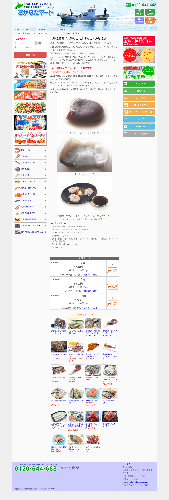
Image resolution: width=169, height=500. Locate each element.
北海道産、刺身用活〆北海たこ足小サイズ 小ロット (110, 333)
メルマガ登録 (141, 134)
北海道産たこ (28, 33)
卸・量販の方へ (141, 105)
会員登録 (150, 14)
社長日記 (141, 91)
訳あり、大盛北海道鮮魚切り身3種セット (75, 426)
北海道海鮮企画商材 (29, 219)
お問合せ (139, 22)
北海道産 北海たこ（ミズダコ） (47, 33)
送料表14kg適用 (90, 308)
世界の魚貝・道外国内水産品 (32, 232)
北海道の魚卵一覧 (28, 194)
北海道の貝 (25, 169)
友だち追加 (141, 83)
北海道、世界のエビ (29, 188)
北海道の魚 (25, 175)
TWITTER (140, 126)
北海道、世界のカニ (29, 181)
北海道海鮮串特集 (28, 213)
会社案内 (127, 464)
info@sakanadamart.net (139, 482)
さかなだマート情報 (22, 29)
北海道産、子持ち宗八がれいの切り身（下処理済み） (92, 333)
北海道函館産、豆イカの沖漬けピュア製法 (110, 356)
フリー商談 (141, 98)
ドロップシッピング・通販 (141, 112)
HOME (18, 33)
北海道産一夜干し (28, 207)
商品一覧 (63, 29)
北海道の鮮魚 (26, 200)
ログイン (139, 14)
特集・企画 (25, 150)
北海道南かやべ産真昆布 (30, 226)
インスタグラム (141, 119)
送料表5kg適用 (90, 291)
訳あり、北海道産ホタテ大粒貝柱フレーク (110, 380)
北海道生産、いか (28, 163)
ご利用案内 (41, 29)
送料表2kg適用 (90, 275)
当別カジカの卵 (91, 401)
